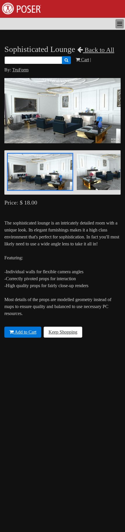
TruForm (20, 69)
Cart (84, 59)
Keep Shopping (63, 332)
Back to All (98, 49)
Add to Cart (25, 332)
